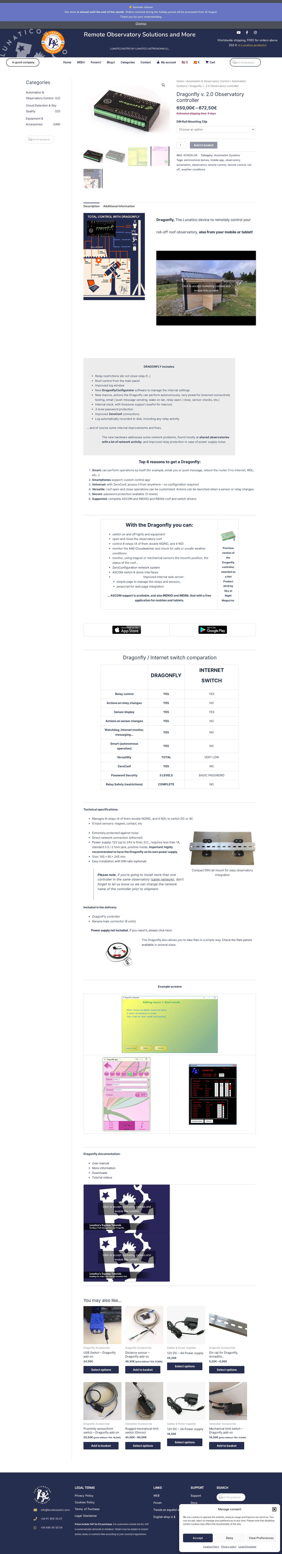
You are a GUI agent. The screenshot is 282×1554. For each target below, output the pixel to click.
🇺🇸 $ (185, 62)
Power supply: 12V (104, 842)
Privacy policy (229, 1546)
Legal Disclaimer (247, 1546)
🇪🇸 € (197, 62)
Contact (146, 62)
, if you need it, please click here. (131, 930)
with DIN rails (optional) (130, 861)
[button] (274, 1509)
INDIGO (168, 595)
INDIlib (184, 595)
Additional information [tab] (119, 206)
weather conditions (193, 169)
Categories (128, 62)
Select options (101, 1370)
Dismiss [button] (141, 23)
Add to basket (204, 145)
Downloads (99, 1173)
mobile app (217, 160)
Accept (198, 1538)
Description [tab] (91, 206)
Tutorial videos (102, 1177)
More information (103, 1168)
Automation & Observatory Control (207, 81)
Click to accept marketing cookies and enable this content (206, 288)
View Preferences (261, 1538)
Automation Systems (227, 155)
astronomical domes (196, 160)
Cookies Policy (211, 1546)
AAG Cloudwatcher (141, 548)
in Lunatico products (252, 45)
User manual (100, 1163)
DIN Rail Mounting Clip (191, 121)
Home (67, 62)
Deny (229, 1538)
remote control (237, 164)
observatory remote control (209, 164)
